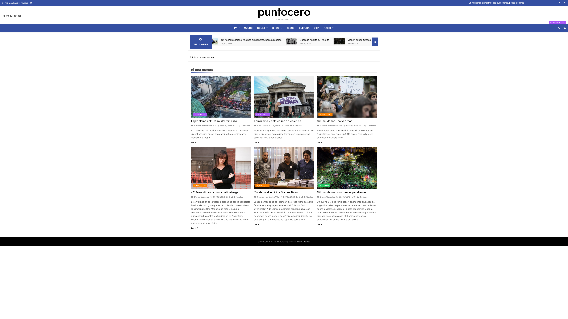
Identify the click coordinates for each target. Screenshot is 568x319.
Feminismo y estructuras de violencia (277, 121)
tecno (291, 28)
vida (316, 28)
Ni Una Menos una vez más (334, 121)
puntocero (284, 11)
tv (235, 28)
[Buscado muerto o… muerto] (264, 41)
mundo (248, 28)
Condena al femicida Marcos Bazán (276, 192)
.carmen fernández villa (205, 125)
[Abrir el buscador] (559, 28)
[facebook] (4, 16)
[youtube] (19, 16)
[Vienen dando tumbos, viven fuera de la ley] (311, 41)
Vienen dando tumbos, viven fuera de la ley (343, 40)
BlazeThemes (303, 241)
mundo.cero (325, 114)
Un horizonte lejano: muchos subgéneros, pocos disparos (496, 2)
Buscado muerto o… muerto (287, 40)
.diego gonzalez (201, 196)
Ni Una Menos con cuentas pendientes (342, 192)
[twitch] (15, 16)
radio (327, 28)
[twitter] (11, 16)
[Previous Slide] (560, 2)
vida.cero (324, 185)
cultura (304, 28)
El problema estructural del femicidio (214, 121)
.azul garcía (262, 125)
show (275, 28)
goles (261, 28)
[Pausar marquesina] (375, 42)
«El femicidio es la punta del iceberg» (214, 192)
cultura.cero (200, 114)
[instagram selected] (7, 16)
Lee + (193, 142)
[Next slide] (564, 2)
